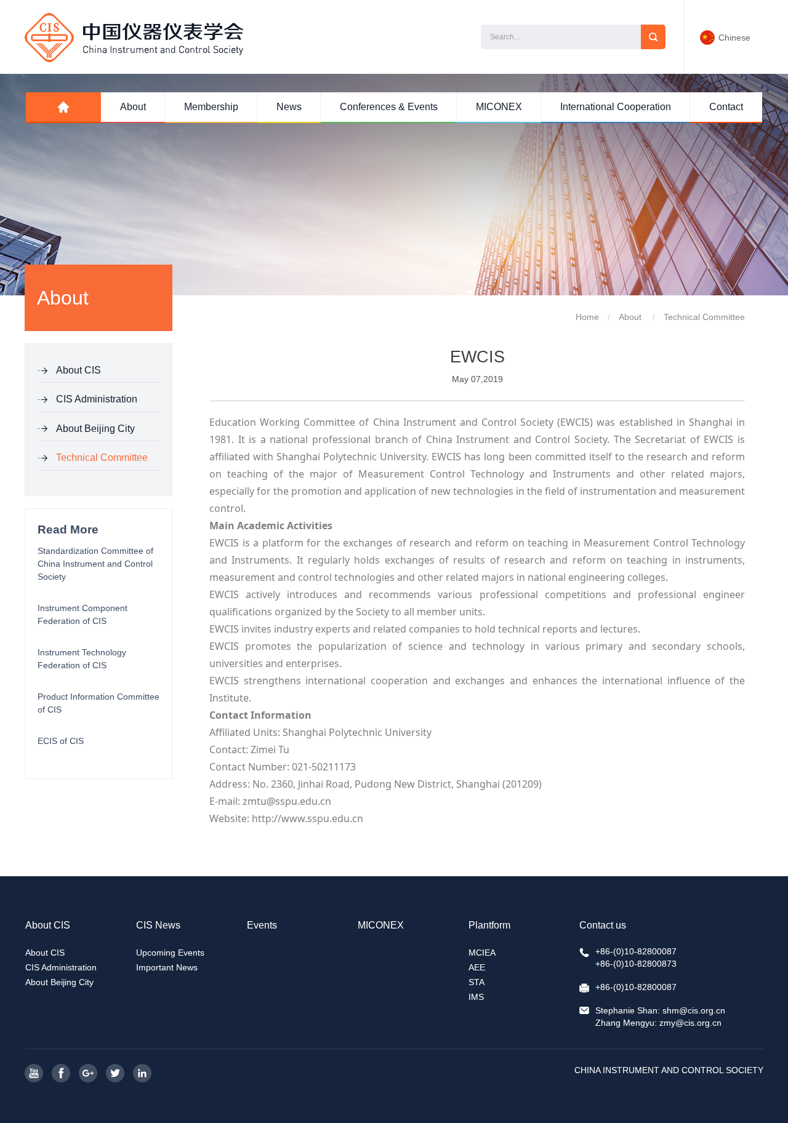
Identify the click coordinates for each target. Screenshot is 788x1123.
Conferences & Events (389, 107)
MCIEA (482, 952)
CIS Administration (96, 399)
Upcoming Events (170, 952)
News (289, 107)
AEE (476, 967)
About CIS (78, 370)
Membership (211, 107)
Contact (726, 107)
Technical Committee (102, 457)
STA (476, 982)
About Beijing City (95, 428)
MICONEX (499, 107)
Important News (167, 967)
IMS (476, 997)
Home (587, 317)
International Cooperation (615, 107)
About (133, 107)
